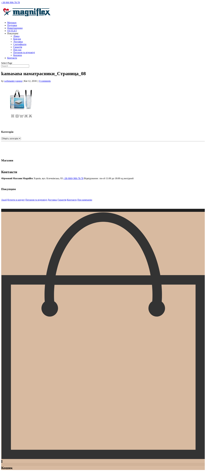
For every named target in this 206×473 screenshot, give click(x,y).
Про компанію (84, 200)
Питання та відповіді (24, 52)
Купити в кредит (16, 200)
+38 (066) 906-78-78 (73, 178)
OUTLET (12, 30)
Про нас (17, 49)
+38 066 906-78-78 (10, 2)
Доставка (18, 41)
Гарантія (17, 47)
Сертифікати (19, 44)
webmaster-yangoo (13, 81)
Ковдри (17, 39)
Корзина (17, 55)
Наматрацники (15, 28)
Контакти (12, 58)
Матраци (11, 22)
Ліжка (16, 36)
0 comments (45, 81)
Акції (4, 200)
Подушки (12, 25)
